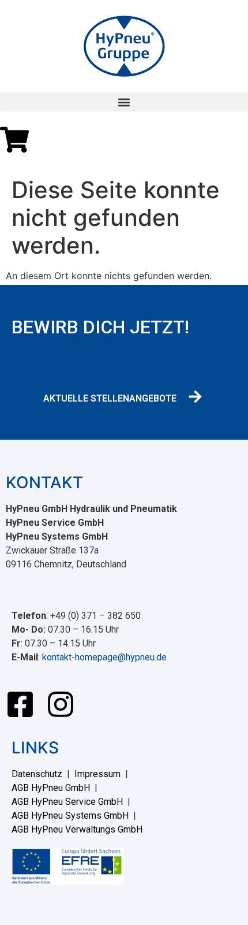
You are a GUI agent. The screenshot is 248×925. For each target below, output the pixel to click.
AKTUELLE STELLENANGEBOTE (109, 398)
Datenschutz (37, 773)
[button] (124, 102)
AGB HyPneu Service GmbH (67, 801)
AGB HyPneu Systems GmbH (70, 815)
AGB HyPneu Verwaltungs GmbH (77, 829)
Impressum (97, 773)
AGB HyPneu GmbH (51, 787)
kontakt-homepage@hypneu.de (104, 657)
